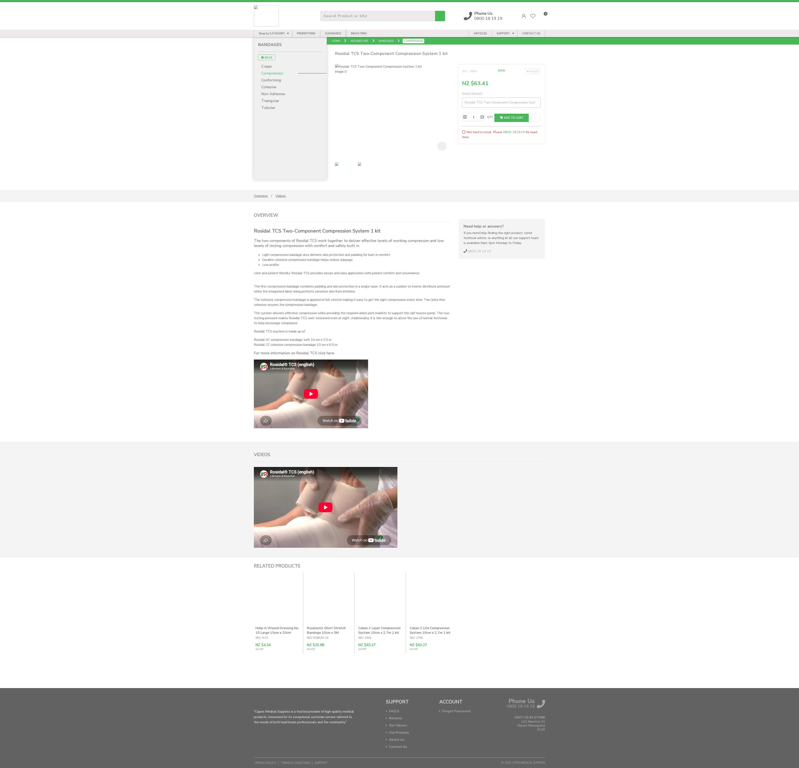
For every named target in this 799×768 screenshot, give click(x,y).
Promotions (306, 33)
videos (280, 196)
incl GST (534, 71)
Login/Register (524, 16)
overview (261, 196)
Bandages (386, 41)
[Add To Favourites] (536, 117)
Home (336, 41)
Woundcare (359, 41)
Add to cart (513, 118)
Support (503, 33)
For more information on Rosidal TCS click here (294, 353)
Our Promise (399, 733)
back (268, 58)
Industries (359, 33)
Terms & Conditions (295, 763)
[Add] (482, 117)
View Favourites (532, 16)
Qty (490, 117)
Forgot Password (456, 711)
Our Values (398, 725)
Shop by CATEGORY (272, 33)
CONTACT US (531, 33)
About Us (396, 740)
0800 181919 (514, 132)
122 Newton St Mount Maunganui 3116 (531, 726)
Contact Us (398, 747)
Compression (413, 41)
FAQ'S (394, 711)
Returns (395, 718)
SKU (464, 71)
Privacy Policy (265, 763)
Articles (480, 33)
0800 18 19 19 (488, 16)
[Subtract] (465, 117)
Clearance (333, 33)
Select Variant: (472, 93)
